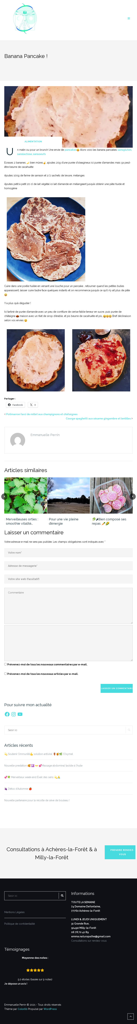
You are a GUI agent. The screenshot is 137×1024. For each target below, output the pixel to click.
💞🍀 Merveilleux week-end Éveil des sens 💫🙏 (32, 777)
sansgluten (124, 149)
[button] (35, 360)
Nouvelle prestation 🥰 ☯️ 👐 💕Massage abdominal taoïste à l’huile (43, 765)
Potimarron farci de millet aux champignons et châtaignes (41, 414)
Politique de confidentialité (19, 923)
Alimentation (33, 141)
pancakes (71, 149)
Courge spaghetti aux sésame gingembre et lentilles (98, 418)
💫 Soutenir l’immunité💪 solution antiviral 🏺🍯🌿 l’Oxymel (38, 754)
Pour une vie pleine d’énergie (63, 521)
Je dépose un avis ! (16, 983)
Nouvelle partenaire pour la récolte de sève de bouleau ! (37, 800)
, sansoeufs (39, 154)
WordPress (50, 1009)
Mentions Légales (14, 912)
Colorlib (22, 1009)
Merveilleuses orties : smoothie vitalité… (22, 521)
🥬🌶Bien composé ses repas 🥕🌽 (109, 521)
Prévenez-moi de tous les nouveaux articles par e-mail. (42, 674)
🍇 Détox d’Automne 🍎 (18, 788)
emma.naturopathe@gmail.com (90, 936)
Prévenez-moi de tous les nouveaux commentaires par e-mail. (47, 664)
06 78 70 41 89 (80, 932)
